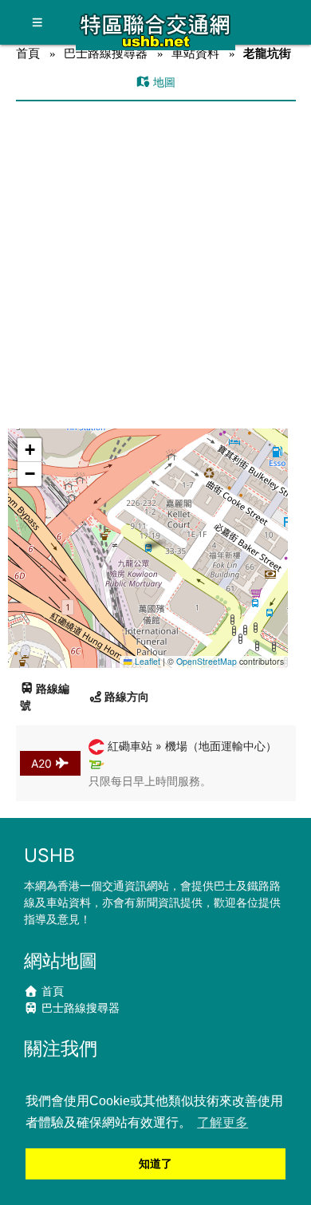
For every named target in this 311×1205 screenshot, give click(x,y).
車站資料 (195, 53)
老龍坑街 (267, 53)
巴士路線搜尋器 (106, 53)
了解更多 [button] (222, 1122)
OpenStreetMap (206, 661)
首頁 (28, 53)
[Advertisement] (155, 265)
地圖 (162, 82)
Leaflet (146, 661)
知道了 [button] (155, 1163)
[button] (149, 533)
